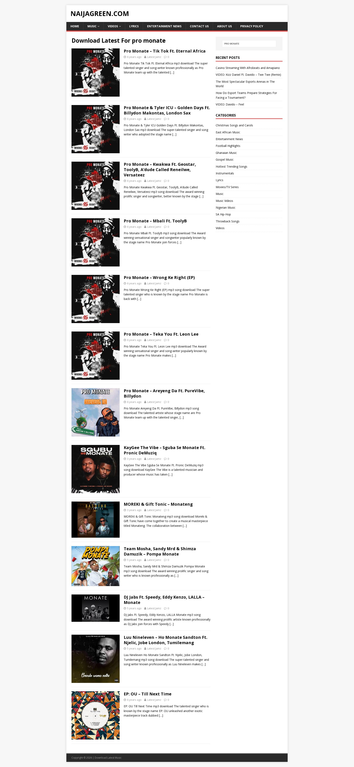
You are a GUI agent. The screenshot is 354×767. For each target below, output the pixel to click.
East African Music (228, 132)
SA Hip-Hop (223, 214)
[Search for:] (249, 43)
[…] (172, 72)
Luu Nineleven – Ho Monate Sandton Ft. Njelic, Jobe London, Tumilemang (165, 639)
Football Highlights (228, 146)
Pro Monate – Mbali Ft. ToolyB (155, 221)
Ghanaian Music (226, 153)
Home (74, 26)
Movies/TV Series (227, 187)
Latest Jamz (154, 57)
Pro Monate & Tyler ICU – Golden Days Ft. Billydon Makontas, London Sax (167, 110)
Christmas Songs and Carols (234, 125)
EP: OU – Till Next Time (147, 694)
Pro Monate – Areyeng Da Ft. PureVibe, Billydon (164, 393)
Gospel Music (225, 159)
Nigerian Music (225, 207)
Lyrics (134, 26)
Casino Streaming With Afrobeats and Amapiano (248, 68)
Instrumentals (225, 173)
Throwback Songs (227, 221)
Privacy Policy (251, 26)
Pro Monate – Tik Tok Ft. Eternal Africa (165, 51)
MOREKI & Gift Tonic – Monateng (158, 504)
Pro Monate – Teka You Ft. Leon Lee (161, 334)
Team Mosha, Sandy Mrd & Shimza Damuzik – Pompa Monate (160, 551)
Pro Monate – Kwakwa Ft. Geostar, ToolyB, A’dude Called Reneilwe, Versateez (160, 169)
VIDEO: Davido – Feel (230, 104)
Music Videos (224, 201)
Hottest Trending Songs (231, 166)
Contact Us (199, 26)
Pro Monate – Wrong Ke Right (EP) (159, 277)
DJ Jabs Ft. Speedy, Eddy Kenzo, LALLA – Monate (164, 599)
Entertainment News (164, 26)
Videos (113, 26)
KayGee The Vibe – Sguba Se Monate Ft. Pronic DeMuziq (164, 450)
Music (91, 26)
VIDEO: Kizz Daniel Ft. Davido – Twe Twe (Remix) (248, 75)
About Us (224, 26)
